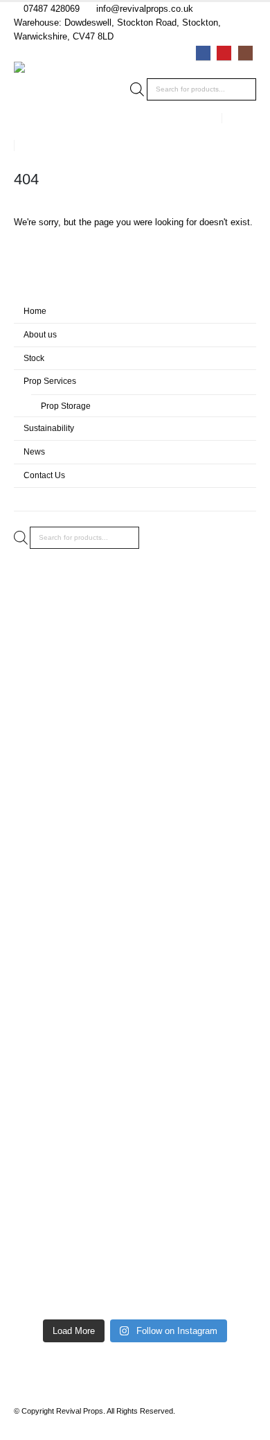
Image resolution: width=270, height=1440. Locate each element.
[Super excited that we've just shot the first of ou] (135, 1120)
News (34, 451)
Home (35, 310)
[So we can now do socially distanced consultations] (135, 1224)
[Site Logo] (52, 100)
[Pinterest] (224, 53)
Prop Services (50, 380)
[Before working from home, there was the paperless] (135, 1051)
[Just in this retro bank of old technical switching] (135, 1169)
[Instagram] (245, 53)
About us (40, 334)
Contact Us (44, 475)
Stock (34, 357)
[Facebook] (203, 53)
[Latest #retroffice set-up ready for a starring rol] (135, 982)
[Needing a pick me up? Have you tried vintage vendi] (135, 635)
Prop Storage (66, 405)
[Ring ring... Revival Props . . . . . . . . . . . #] (135, 725)
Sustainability (49, 427)
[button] (243, 118)
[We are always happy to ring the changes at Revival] (135, 1287)
